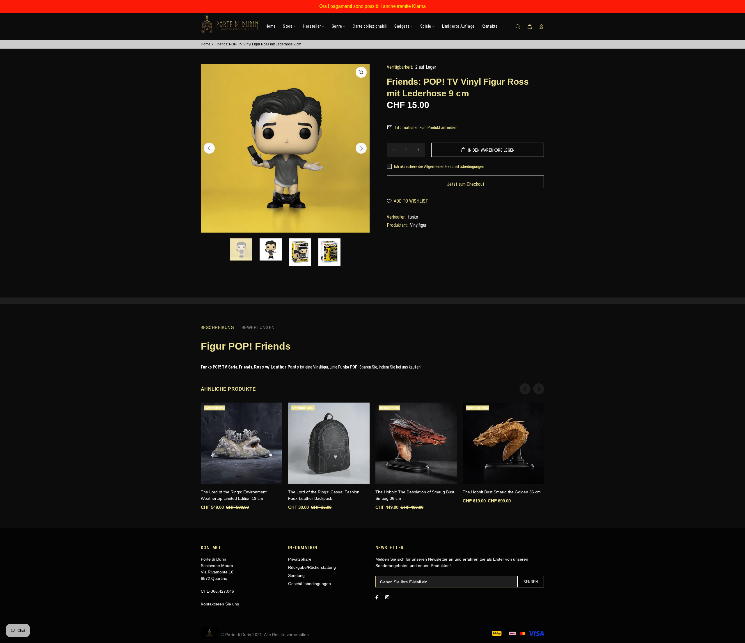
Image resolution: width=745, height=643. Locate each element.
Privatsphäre (299, 559)
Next (361, 148)
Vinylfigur (418, 225)
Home (205, 44)
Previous (209, 148)
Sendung (296, 575)
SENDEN (531, 582)
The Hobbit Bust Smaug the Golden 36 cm (502, 492)
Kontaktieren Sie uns (220, 604)
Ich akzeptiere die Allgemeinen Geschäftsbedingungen (439, 166)
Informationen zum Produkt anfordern (426, 127)
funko (413, 217)
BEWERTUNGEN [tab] (258, 327)
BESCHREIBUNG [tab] (217, 327)
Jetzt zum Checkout (465, 184)
